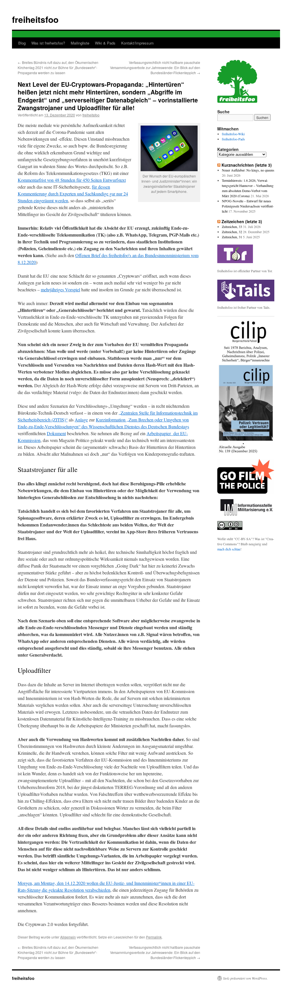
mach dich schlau (228, 549)
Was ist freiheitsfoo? (48, 43)
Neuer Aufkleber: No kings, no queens (248, 170)
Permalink (154, 937)
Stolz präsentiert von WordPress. (245, 978)
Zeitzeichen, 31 (232, 237)
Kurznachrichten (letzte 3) (247, 165)
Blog (22, 43)
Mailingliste (80, 43)
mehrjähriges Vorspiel (60, 289)
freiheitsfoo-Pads (233, 139)
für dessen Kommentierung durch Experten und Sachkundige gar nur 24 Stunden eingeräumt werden (73, 193)
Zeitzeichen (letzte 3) (242, 221)
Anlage (81, 420)
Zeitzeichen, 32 (232, 231)
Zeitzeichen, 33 (232, 226)
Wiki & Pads (105, 43)
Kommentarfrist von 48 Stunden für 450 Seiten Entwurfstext (72, 180)
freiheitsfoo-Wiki (233, 134)
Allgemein (68, 937)
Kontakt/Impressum (137, 43)
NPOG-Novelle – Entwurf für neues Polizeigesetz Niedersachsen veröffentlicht (248, 206)
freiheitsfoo (35, 19)
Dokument (56, 433)
